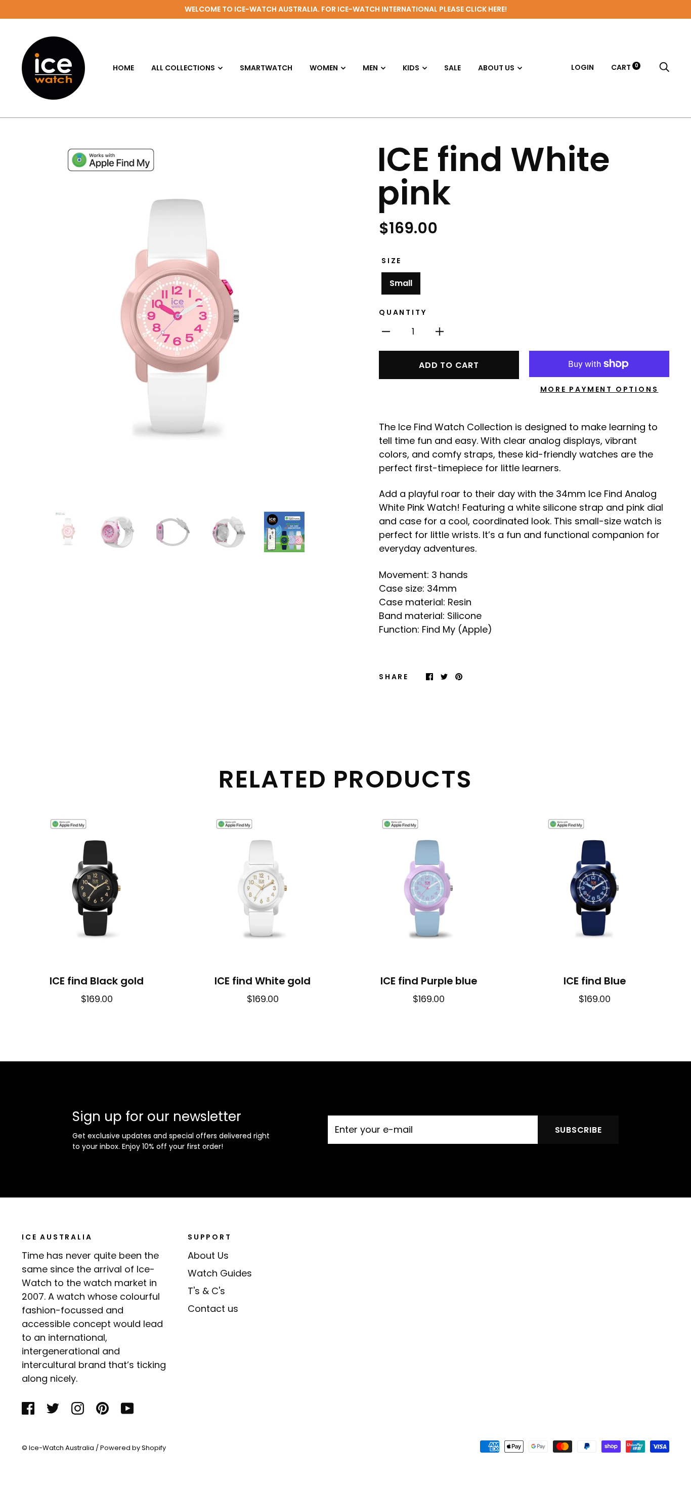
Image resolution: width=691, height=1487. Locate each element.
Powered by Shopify (133, 1448)
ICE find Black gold (97, 981)
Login (582, 67)
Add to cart (449, 365)
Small (401, 283)
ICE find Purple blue (428, 981)
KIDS (411, 68)
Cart (624, 67)
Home (123, 68)
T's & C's (206, 1291)
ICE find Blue (595, 981)
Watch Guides (220, 1273)
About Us (208, 1255)
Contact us (213, 1308)
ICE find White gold (262, 981)
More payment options (599, 389)
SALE (452, 68)
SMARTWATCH (266, 68)
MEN (370, 68)
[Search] (664, 67)
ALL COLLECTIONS (183, 68)
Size (391, 261)
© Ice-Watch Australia (58, 1448)
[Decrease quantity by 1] (386, 331)
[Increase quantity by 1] (440, 331)
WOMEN (324, 68)
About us (496, 68)
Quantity (402, 312)
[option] (179, 320)
